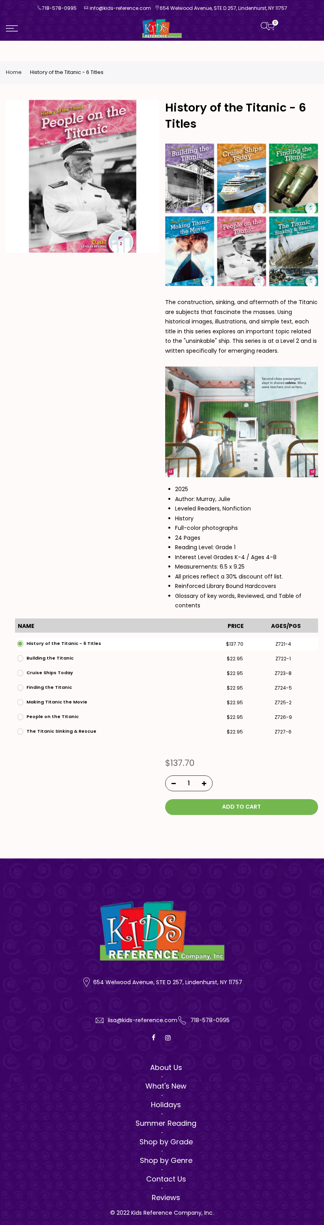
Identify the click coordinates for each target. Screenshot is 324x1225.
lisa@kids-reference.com (142, 1020)
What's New (165, 1086)
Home (14, 72)
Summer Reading (166, 1123)
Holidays (166, 1105)
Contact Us (166, 1179)
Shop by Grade (166, 1142)
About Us (166, 1067)
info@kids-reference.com (120, 8)
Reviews (166, 1197)
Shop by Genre (166, 1160)
